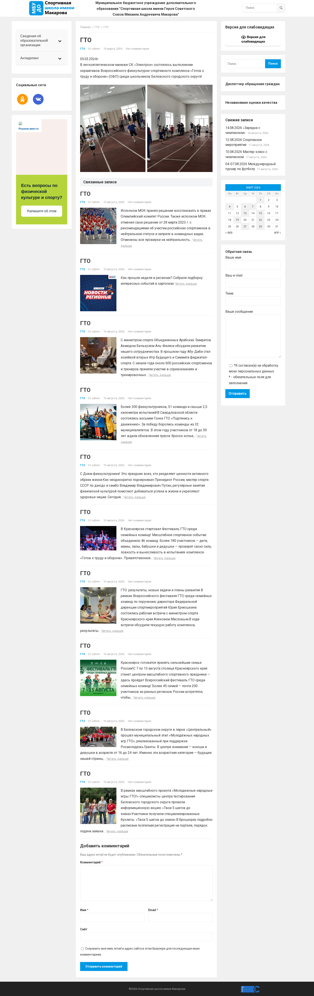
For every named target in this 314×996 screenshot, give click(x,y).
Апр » (277, 232)
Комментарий (91, 862)
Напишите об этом (41, 211)
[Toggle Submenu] (59, 41)
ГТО (97, 27)
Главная (85, 27)
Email (153, 910)
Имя (84, 910)
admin (96, 48)
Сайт (83, 929)
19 (237, 219)
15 (260, 213)
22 (260, 219)
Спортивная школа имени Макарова (161, 988)
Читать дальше (186, 284)
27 (245, 226)
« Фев (229, 232)
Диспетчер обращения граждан (252, 84)
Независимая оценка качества (251, 103)
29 (260, 226)
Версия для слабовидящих (253, 39)
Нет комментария (137, 48)
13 (245, 213)
